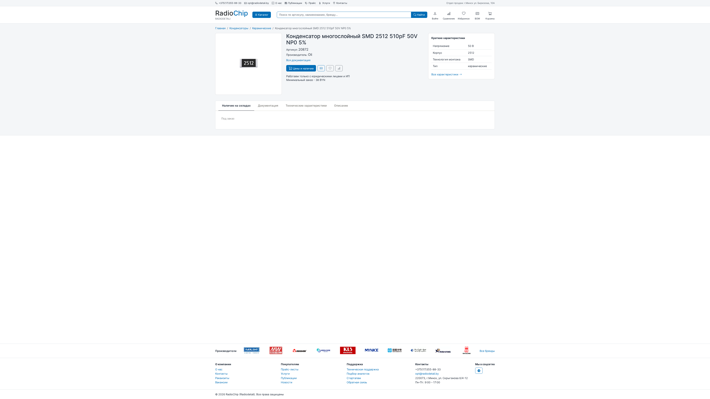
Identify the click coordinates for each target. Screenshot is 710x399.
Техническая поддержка (363, 369)
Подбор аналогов (358, 373)
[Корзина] (490, 13)
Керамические (261, 28)
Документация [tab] (268, 105)
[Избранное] (463, 13)
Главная (220, 28)
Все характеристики (445, 74)
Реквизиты (222, 378)
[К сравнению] (339, 68)
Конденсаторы (238, 28)
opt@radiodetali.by (258, 3)
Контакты (341, 3)
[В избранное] (330, 68)
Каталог (262, 14)
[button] (435, 13)
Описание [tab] (341, 105)
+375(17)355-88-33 (230, 3)
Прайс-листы (289, 369)
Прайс (312, 3)
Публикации (295, 3)
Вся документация (298, 60)
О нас (278, 3)
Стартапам (354, 378)
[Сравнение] (449, 13)
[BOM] (477, 13)
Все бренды (487, 350)
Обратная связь (357, 382)
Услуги (326, 3)
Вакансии (221, 382)
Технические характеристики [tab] (306, 105)
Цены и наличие (303, 68)
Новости (286, 382)
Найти (420, 14)
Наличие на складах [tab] (236, 105)
